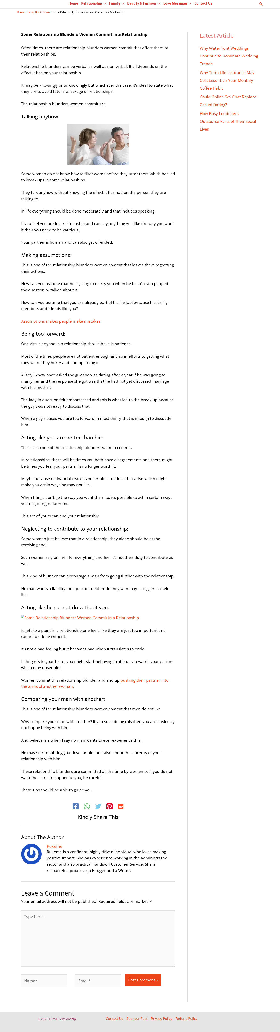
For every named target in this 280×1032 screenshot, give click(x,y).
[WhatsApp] (87, 807)
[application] (104, 3)
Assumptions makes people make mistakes (60, 321)
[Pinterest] (109, 807)
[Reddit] (121, 807)
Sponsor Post (136, 1018)
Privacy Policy (161, 1018)
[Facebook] (76, 807)
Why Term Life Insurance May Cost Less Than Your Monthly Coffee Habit (227, 80)
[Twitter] (98, 807)
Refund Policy (186, 1018)
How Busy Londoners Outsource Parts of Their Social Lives (228, 121)
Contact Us (114, 1018)
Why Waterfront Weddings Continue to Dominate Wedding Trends (229, 55)
